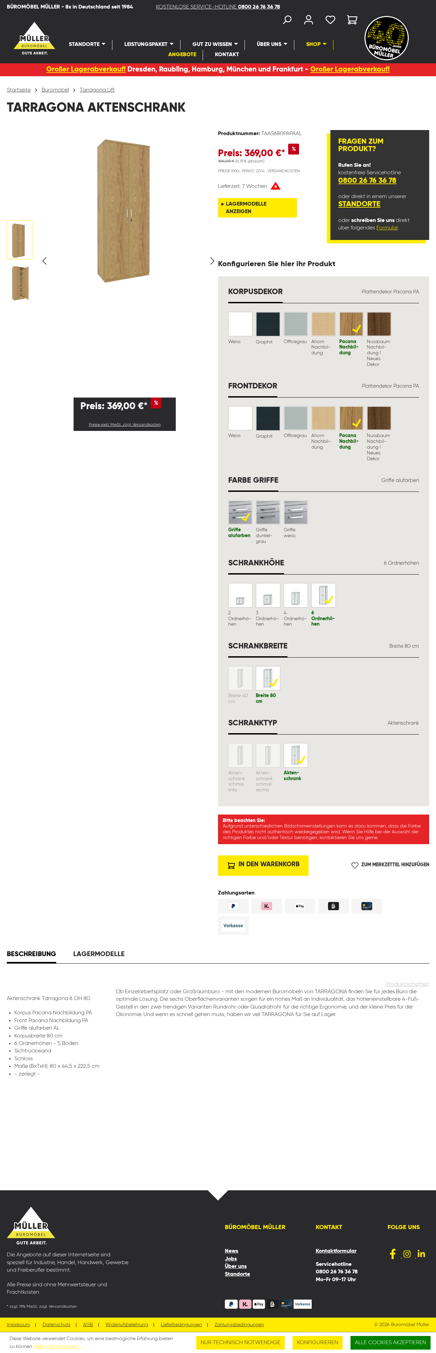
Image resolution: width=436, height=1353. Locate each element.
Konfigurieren (317, 1343)
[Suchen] (286, 21)
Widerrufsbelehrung (127, 1325)
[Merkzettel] (330, 21)
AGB (88, 1325)
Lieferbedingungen (181, 1325)
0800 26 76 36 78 (367, 180)
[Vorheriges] (44, 261)
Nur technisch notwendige (240, 1343)
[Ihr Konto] (308, 21)
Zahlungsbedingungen (239, 1325)
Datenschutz (57, 1325)
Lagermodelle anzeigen (246, 208)
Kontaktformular (336, 1251)
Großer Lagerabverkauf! (86, 69)
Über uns (236, 1266)
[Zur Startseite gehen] (21, 38)
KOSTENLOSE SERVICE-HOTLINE (218, 7)
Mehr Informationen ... (57, 1346)
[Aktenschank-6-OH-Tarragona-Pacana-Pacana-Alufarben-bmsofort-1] (128, 207)
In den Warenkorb (268, 864)
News (231, 1251)
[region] (112, 261)
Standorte (359, 204)
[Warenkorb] (350, 21)
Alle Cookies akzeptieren (390, 1343)
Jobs (231, 1259)
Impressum (18, 1325)
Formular (387, 228)
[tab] (31, 955)
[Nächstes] (212, 261)
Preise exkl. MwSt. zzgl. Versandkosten (125, 425)
